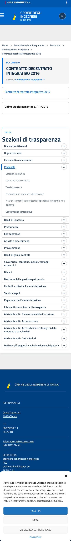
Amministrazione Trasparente (29, 45)
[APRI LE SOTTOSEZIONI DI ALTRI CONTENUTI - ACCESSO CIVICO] (64, 321)
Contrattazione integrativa (15, 49)
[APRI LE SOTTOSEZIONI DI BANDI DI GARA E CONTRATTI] (64, 255)
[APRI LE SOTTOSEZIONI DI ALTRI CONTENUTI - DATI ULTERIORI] (64, 338)
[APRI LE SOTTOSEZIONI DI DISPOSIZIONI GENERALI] (64, 146)
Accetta (35, 511)
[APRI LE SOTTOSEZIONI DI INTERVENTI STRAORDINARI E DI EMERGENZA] (64, 307)
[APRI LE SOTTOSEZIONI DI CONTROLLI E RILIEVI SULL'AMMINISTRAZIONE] (64, 286)
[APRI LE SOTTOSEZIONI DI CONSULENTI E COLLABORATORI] (64, 160)
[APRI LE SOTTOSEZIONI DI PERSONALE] (64, 167)
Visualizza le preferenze (35, 530)
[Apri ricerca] (62, 16)
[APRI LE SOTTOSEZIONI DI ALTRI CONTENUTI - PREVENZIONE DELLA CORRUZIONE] (64, 314)
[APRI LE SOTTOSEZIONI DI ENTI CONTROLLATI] (64, 234)
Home (5, 45)
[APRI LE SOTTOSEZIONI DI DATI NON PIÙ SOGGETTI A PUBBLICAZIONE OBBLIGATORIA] (64, 345)
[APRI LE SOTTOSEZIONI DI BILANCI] (64, 272)
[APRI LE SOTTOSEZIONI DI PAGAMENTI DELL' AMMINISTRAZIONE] (64, 300)
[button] (66, 475)
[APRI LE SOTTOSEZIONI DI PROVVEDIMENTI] (64, 248)
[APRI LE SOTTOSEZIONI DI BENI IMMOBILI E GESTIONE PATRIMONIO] (64, 279)
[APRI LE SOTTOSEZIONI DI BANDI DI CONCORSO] (64, 220)
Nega (35, 520)
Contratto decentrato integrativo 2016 (27, 92)
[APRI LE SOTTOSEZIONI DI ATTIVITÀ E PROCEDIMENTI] (64, 241)
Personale (55, 45)
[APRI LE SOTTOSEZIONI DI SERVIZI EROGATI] (64, 293)
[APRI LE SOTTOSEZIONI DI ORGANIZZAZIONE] (64, 153)
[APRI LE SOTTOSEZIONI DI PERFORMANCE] (64, 227)
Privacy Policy (35, 536)
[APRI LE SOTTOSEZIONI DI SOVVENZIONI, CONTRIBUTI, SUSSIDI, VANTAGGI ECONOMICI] (64, 263)
